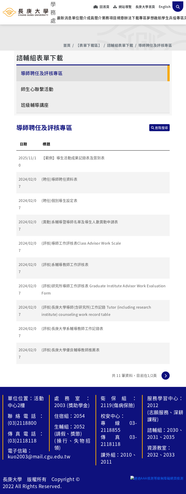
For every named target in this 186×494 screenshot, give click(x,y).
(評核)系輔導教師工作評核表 (65, 264)
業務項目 (109, 17)
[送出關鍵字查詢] (177, 6)
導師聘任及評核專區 (155, 45)
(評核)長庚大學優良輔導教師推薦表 (70, 349)
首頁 (67, 45)
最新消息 (64, 17)
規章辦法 (124, 17)
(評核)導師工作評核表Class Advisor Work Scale (81, 243)
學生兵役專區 (173, 17)
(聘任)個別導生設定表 (59, 200)
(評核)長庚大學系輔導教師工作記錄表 (72, 328)
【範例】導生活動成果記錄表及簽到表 (73, 157)
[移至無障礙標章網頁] (156, 478)
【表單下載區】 (89, 45)
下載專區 (139, 17)
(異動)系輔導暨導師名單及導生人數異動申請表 (80, 221)
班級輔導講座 (35, 105)
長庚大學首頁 (145, 6)
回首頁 (104, 6)
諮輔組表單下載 (120, 45)
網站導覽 (125, 6)
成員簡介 (94, 17)
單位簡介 (79, 17)
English (165, 6)
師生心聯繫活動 (37, 89)
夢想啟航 (154, 17)
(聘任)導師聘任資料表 (59, 179)
